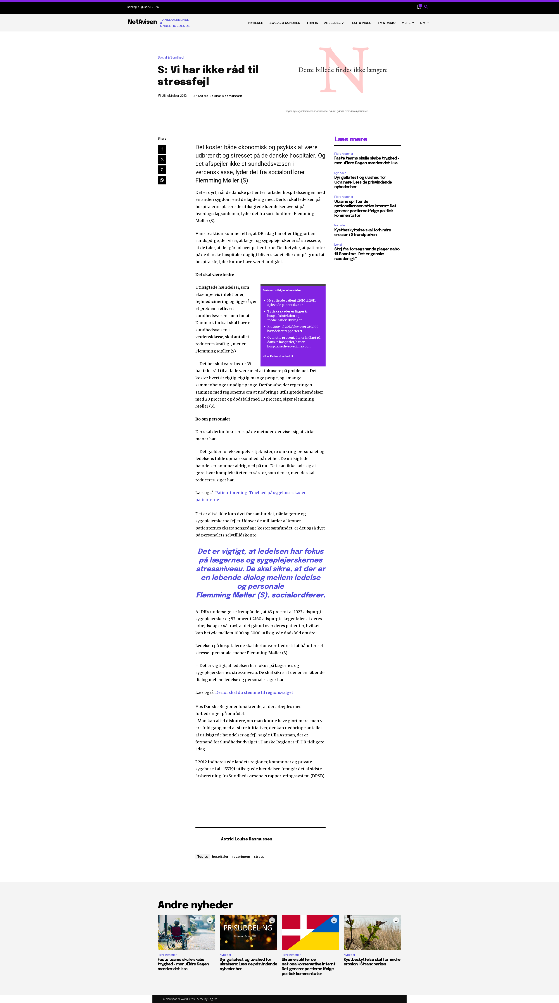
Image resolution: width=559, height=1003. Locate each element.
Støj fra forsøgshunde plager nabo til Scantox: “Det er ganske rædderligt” (366, 254)
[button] (426, 7)
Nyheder (340, 173)
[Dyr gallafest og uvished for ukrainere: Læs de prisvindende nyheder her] (248, 932)
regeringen (241, 856)
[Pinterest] (162, 169)
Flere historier (343, 154)
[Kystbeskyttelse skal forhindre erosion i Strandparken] (372, 932)
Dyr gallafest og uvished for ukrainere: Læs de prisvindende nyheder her (363, 182)
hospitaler (220, 856)
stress (259, 856)
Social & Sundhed (171, 57)
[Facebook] (162, 149)
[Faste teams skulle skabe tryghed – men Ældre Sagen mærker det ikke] (186, 932)
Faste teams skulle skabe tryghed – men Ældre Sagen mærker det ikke (183, 964)
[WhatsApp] (162, 180)
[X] (162, 159)
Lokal (338, 244)
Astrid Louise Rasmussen (220, 96)
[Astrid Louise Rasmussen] (205, 840)
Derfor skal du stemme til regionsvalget (254, 692)
